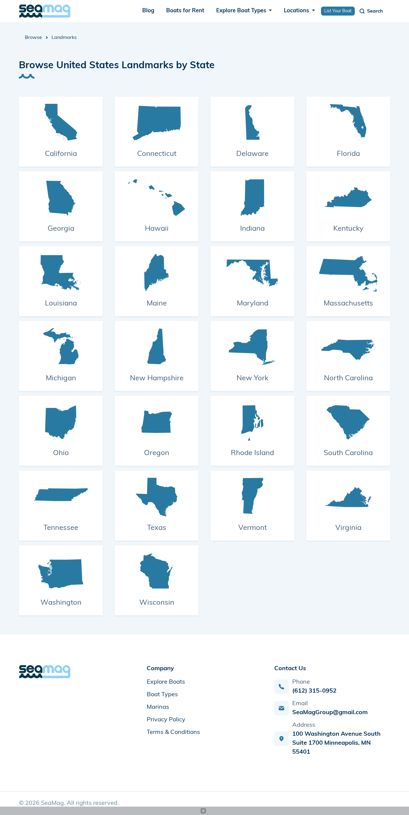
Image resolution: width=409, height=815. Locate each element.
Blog (148, 11)
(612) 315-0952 (314, 691)
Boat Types (162, 695)
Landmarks (64, 37)
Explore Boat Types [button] (242, 11)
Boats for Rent (185, 11)
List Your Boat (338, 11)
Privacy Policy (166, 720)
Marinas (158, 707)
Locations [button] (297, 11)
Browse (33, 37)
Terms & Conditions (173, 732)
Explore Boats (166, 682)
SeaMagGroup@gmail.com (330, 713)
